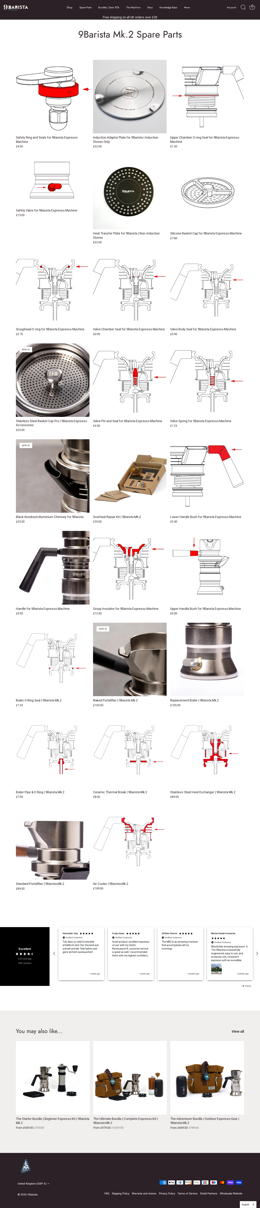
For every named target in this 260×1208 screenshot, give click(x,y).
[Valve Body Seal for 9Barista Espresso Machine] (207, 288)
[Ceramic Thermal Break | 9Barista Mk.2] (130, 751)
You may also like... (39, 1031)
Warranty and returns (144, 1193)
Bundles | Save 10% (108, 7)
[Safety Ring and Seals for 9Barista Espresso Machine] (52, 96)
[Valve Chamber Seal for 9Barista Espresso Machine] (130, 288)
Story (150, 7)
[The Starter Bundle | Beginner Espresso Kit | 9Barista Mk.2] (53, 1078)
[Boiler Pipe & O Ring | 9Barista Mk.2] (52, 751)
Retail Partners (208, 1193)
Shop (69, 7)
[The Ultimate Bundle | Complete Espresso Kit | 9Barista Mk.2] (130, 1078)
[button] (54, 953)
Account (231, 7)
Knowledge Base (168, 7)
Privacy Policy (167, 1193)
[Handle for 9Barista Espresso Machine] (52, 567)
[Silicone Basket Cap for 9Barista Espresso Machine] (207, 192)
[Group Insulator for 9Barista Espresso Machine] (130, 567)
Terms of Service (188, 1193)
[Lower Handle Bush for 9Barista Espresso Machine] (207, 476)
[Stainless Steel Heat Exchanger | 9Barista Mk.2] (207, 751)
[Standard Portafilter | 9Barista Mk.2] (52, 843)
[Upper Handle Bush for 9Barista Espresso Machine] (207, 567)
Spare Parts (85, 7)
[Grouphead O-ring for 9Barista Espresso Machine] (52, 288)
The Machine (133, 7)
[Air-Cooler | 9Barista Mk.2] (130, 843)
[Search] (243, 7)
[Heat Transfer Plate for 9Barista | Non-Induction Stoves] (130, 192)
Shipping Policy (120, 1193)
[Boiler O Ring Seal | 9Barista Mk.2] (52, 659)
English (245, 1204)
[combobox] (248, 1204)
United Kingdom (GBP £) (32, 1183)
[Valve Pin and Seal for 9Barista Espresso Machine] (130, 380)
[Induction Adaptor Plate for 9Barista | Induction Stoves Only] (130, 96)
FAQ (106, 1193)
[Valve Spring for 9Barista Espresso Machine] (207, 380)
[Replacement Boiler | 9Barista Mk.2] (207, 659)
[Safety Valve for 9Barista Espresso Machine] (52, 181)
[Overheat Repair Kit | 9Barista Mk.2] (130, 476)
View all (238, 1032)
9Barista (32, 1194)
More (187, 7)
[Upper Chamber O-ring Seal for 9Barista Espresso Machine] (207, 96)
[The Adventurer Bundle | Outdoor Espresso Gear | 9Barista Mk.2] (207, 1078)
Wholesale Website (231, 1193)
